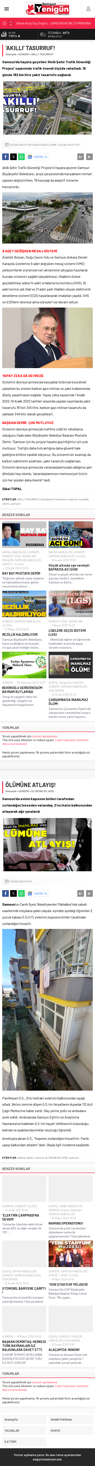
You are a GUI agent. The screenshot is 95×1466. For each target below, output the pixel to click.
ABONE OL (41, 157)
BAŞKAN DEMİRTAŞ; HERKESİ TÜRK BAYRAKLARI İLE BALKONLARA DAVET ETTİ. (24, 1346)
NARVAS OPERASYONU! (66, 1223)
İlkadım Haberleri (71, 1210)
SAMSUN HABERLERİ (28, 560)
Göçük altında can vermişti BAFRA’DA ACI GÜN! (69, 567)
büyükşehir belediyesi (54, 499)
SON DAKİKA (56, 690)
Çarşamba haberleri (71, 682)
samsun (16, 503)
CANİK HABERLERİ (70, 1206)
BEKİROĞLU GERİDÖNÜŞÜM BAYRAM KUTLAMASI (22, 690)
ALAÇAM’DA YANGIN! (64, 1350)
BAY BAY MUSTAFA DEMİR (21, 573)
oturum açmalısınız (44, 736)
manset (73, 499)
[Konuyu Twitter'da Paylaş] (13, 156)
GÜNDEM (24, 54)
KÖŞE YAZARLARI (25, 556)
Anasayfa (11, 54)
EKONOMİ (33, 552)
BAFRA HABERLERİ (14, 552)
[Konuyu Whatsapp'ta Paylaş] (21, 156)
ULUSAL (19, 564)
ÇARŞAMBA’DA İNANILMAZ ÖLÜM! (68, 702)
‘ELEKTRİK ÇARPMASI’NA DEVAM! (20, 1217)
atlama (21, 1157)
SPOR (64, 1275)
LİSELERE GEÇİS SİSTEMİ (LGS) (67, 632)
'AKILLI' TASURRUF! (28, 499)
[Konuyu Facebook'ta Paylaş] (5, 156)
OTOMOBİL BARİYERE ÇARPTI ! (24, 1290)
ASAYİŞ (53, 682)
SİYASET (7, 564)
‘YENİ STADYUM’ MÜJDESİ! (68, 1284)
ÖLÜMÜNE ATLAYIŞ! (56, 1157)
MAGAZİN (7, 560)
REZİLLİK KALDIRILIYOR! (20, 634)
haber (30, 1157)
